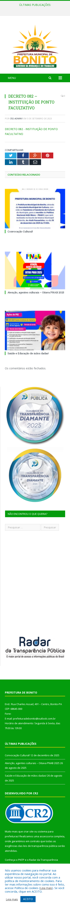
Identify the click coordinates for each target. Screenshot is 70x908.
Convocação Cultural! (20, 231)
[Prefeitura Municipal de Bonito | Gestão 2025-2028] (35, 45)
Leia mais (46, 888)
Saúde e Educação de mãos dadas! (28, 353)
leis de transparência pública (40, 846)
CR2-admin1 (16, 118)
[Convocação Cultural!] (35, 209)
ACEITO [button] (28, 899)
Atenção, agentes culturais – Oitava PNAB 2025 (35, 9)
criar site (29, 831)
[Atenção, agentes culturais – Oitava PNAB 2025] (35, 269)
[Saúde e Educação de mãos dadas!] (35, 330)
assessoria (46, 836)
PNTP (21, 860)
